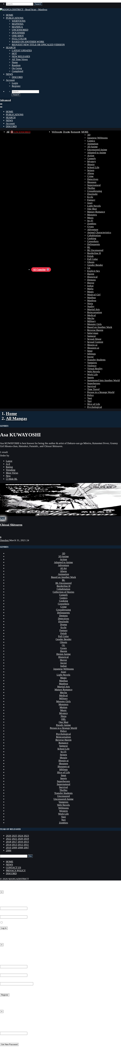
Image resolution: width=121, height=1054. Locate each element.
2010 (8, 847)
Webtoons (57, 131)
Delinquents (93, 244)
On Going (17, 68)
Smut (90, 350)
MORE (84, 131)
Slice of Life (93, 404)
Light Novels (94, 205)
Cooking (91, 238)
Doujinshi (92, 194)
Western (63, 810)
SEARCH (10, 47)
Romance (75, 131)
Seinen (90, 170)
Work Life (92, 374)
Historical (92, 276)
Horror (90, 282)
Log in (3, 1000)
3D (88, 134)
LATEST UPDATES (22, 50)
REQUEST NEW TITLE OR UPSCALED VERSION (38, 44)
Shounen (91, 182)
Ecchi (90, 197)
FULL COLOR (19, 38)
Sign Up (5, 951)
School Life (93, 167)
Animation (92, 143)
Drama (66, 131)
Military (91, 321)
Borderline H (94, 253)
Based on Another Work (99, 327)
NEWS (9, 74)
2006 (8, 850)
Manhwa (91, 300)
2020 (20, 838)
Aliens (90, 173)
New (8, 475)
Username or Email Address (14, 1030)
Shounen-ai (93, 347)
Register (16, 86)
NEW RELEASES (21, 56)
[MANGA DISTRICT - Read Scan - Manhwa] (23, 9)
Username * (6, 963)
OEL (63, 719)
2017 (14, 841)
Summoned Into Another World (103, 380)
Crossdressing (94, 191)
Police (90, 395)
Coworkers (93, 241)
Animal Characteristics (99, 232)
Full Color (92, 259)
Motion (63, 707)
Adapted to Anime (96, 152)
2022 (8, 838)
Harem (90, 273)
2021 (14, 838)
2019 (26, 838)
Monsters (92, 214)
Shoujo (91, 164)
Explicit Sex (93, 271)
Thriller (91, 188)
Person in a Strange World (100, 392)
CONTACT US (13, 867)
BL (88, 247)
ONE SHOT (18, 35)
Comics (91, 140)
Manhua (91, 297)
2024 (20, 835)
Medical (91, 315)
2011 (26, 844)
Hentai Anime (63, 654)
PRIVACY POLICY (16, 870)
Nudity (90, 306)
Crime (90, 176)
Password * (6, 913)
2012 (20, 844)
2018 (8, 841)
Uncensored (63, 796)
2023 (26, 835)
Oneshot (4, 540)
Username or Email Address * (15, 905)
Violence (92, 365)
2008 (20, 847)
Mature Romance (96, 211)
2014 (8, 844)
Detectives (92, 179)
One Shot (92, 208)
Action (90, 155)
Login (15, 83)
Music (90, 217)
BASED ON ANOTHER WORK (28, 41)
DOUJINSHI (18, 32)
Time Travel (93, 389)
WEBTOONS (18, 21)
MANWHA (17, 23)
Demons (91, 279)
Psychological (94, 407)
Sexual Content (95, 342)
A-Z (8, 464)
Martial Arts (93, 309)
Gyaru (90, 226)
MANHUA (17, 26)
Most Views (12, 472)
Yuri (89, 401)
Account (10, 80)
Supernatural (94, 185)
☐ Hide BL (11, 479)
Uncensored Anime (97, 149)
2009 (14, 847)
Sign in (4, 898)
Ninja (90, 303)
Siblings (91, 353)
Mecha (90, 318)
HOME (9, 15)
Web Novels (93, 371)
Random (16, 65)
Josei (90, 202)
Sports (90, 377)
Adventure (92, 229)
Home (11, 413)
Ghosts (90, 262)
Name (15, 62)
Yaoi (89, 398)
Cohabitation (94, 235)
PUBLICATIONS (14, 18)
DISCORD (17, 77)
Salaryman (92, 333)
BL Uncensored (95, 250)
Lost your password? (11, 933)
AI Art (63, 568)
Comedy (91, 158)
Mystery (91, 161)
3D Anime (92, 146)
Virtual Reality (95, 368)
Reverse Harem (95, 330)
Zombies (91, 223)
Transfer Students (96, 359)
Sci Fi (90, 220)
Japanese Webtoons (97, 137)
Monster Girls (94, 324)
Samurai (91, 336)
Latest (9, 461)
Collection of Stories (63, 592)
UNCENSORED (20, 29)
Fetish (90, 256)
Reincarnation (94, 312)
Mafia (90, 288)
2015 (26, 841)
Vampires (92, 362)
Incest (90, 356)
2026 (8, 835)
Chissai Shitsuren (11, 524)
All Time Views (20, 59)
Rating (9, 467)
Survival (91, 386)
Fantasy (91, 200)
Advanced (5, 100)
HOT (14, 53)
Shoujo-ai (92, 344)
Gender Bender (95, 265)
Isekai (90, 285)
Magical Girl (93, 294)
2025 (14, 835)
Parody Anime (63, 725)
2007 (26, 847)
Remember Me (10, 922)
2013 (14, 844)
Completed (17, 71)
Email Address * (8, 972)
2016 (20, 841)
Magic (90, 291)
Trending (10, 469)
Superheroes (93, 383)
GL (88, 268)
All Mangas (16, 418)
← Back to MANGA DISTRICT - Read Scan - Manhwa (28, 939)
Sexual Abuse (94, 339)
